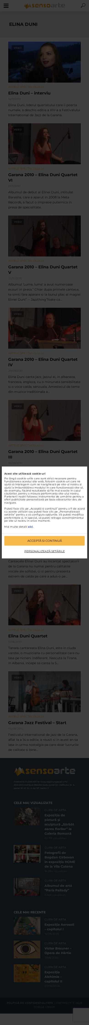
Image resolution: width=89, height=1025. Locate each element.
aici (30, 526)
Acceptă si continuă (44, 540)
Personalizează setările (44, 551)
